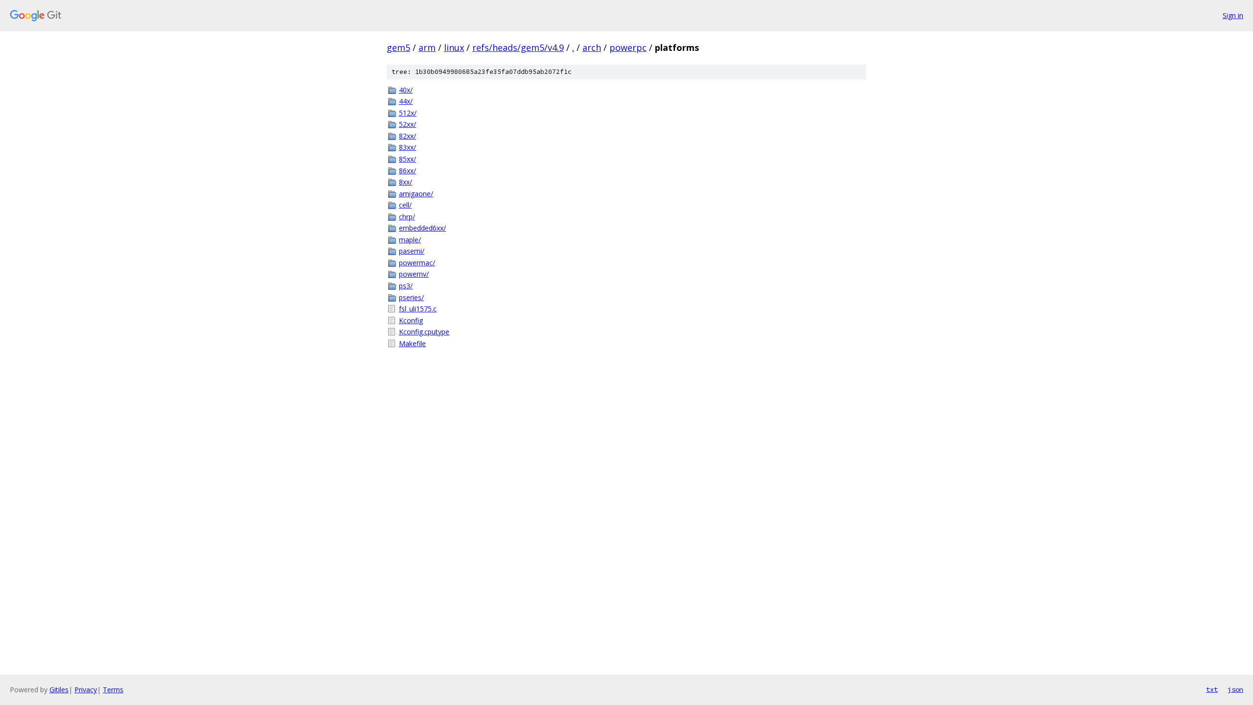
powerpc (628, 47)
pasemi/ (411, 251)
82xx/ (407, 136)
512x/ (408, 113)
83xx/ (407, 147)
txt (1212, 689)
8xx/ (405, 182)
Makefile (412, 343)
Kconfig (411, 320)
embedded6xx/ (422, 228)
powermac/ (417, 262)
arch (591, 47)
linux (454, 47)
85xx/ (407, 159)
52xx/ (407, 124)
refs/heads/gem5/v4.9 (518, 47)
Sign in (1233, 15)
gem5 (398, 47)
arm (427, 47)
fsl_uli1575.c (418, 308)
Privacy (85, 689)
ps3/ (406, 285)
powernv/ (414, 274)
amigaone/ (416, 193)
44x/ (406, 101)
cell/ (405, 205)
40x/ (406, 89)
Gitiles (59, 689)
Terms (113, 689)
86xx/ (407, 170)
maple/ (410, 239)
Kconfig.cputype (424, 331)
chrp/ (407, 216)
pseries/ (411, 297)
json (1235, 689)
